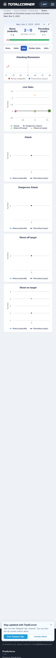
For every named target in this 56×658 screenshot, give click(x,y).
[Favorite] (44, 24)
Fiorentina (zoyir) (43, 30)
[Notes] (49, 24)
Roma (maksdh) (12, 30)
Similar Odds (35, 48)
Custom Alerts (40, 637)
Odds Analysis (16, 48)
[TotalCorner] (19, 4)
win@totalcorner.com (43, 644)
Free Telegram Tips (15, 637)
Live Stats (24, 48)
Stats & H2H (8, 48)
